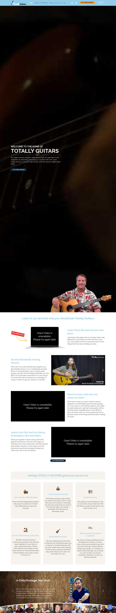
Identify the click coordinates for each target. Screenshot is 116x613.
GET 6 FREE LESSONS (87, 2)
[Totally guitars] (18, 3)
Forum (51, 3)
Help (64, 3)
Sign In (101, 2)
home (31, 3)
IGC (61, 3)
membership (44, 3)
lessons (36, 3)
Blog (56, 3)
